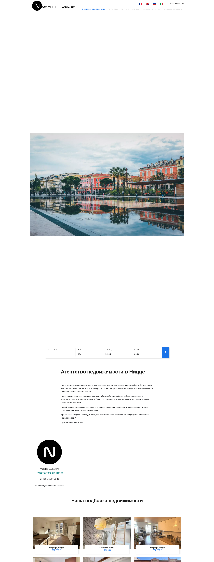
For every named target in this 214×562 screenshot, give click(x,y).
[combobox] (60, 354)
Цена (136, 350)
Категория (53, 350)
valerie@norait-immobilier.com (51, 485)
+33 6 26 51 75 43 (51, 479)
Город (109, 350)
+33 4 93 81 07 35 (177, 4)
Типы (79, 350)
